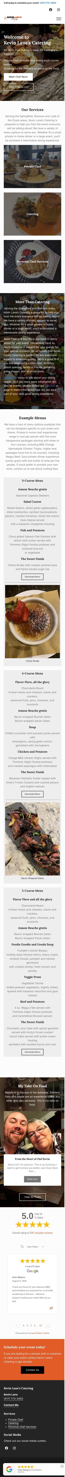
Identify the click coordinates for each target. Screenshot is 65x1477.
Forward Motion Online (38, 1333)
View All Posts (32, 1196)
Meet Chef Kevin (18, 76)
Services (50, 385)
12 (40, 1325)
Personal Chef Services (32, 261)
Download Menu (32, 577)
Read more (34, 1179)
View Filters (32, 1246)
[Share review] (51, 1309)
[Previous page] (17, 1325)
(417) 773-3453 (48, 3)
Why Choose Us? (18, 86)
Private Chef (32, 166)
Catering (32, 214)
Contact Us (32, 1369)
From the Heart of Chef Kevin (32, 1159)
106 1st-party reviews (41, 1233)
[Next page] (48, 1325)
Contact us (10, 377)
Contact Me (11, 1404)
